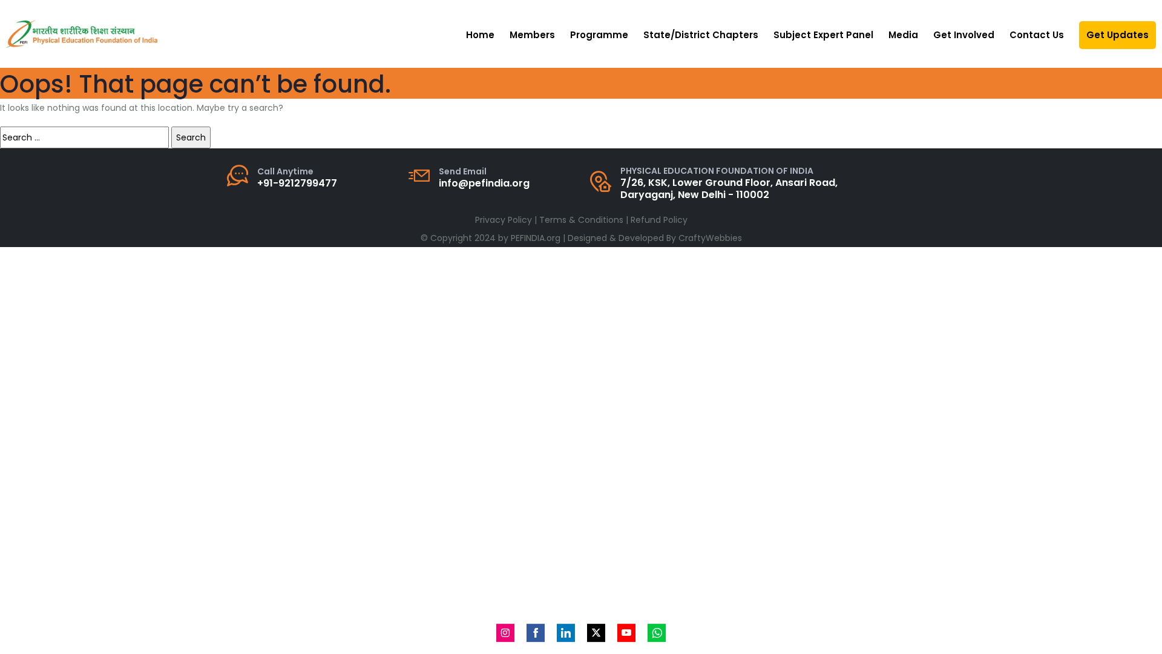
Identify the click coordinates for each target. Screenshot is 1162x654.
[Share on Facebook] (536, 633)
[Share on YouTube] (626, 633)
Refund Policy (659, 220)
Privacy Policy (503, 220)
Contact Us (1036, 34)
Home (480, 34)
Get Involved (963, 34)
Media (903, 34)
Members (532, 34)
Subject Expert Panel (823, 34)
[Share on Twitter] (596, 633)
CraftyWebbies (710, 238)
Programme (599, 34)
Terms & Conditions (581, 220)
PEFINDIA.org (535, 238)
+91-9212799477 (297, 183)
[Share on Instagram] (505, 633)
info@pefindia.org (484, 183)
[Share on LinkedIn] (566, 633)
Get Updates (1117, 34)
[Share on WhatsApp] (657, 633)
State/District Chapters (700, 34)
